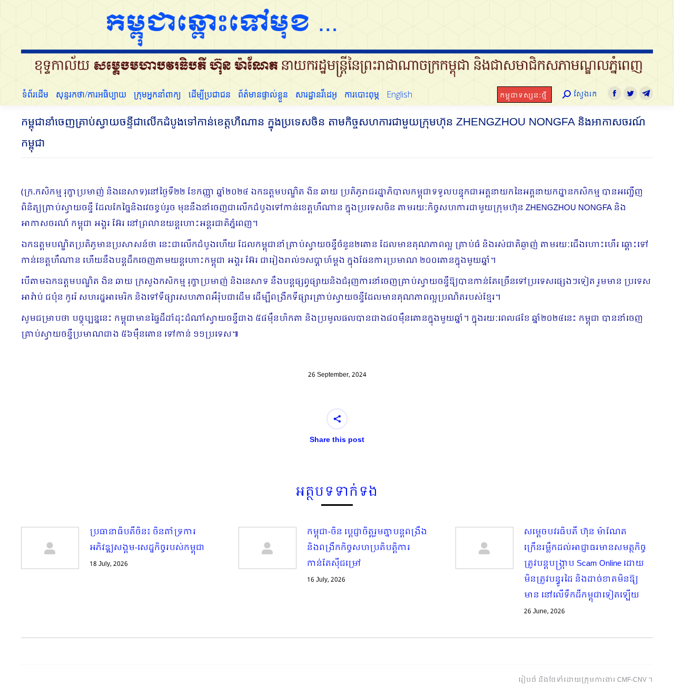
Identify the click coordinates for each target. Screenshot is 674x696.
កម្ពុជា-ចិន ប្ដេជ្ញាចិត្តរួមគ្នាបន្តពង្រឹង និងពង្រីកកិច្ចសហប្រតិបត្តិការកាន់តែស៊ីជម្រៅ (367, 548)
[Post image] (50, 548)
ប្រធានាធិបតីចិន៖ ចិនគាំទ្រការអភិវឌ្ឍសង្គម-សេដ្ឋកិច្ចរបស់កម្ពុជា (147, 540)
